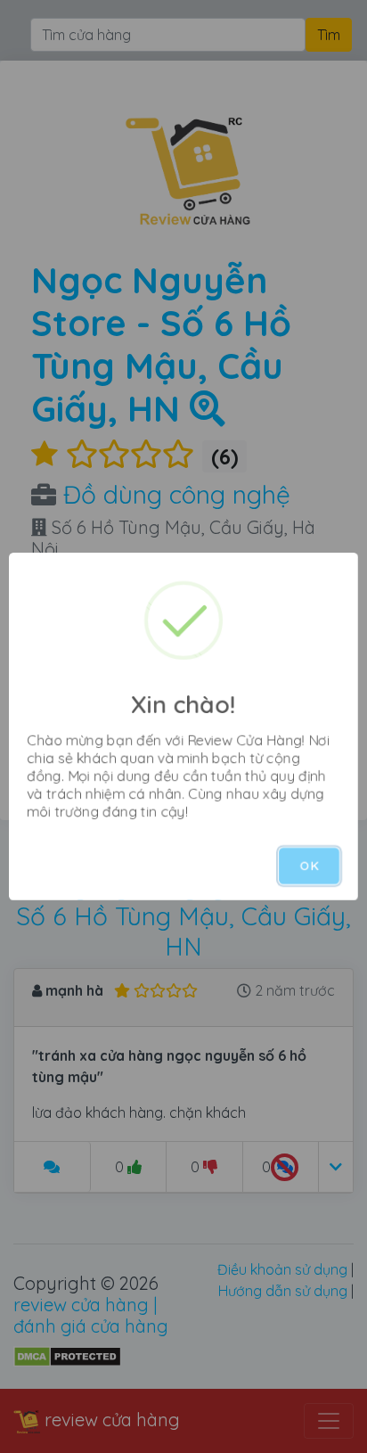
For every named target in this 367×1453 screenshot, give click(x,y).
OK (309, 866)
